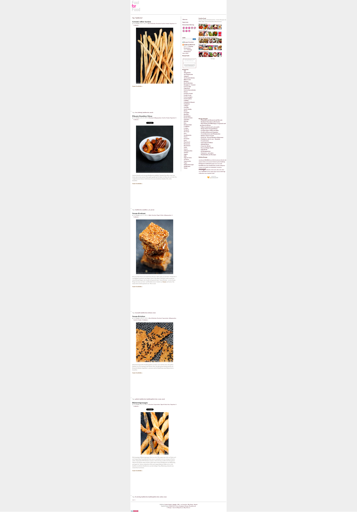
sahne (217, 169)
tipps (215, 171)
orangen (200, 167)
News (185, 133)
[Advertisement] (178, 6)
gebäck (137, 399)
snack (163, 399)
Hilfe (178, 504)
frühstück (215, 161)
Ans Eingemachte (188, 74)
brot (136, 112)
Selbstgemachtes (188, 150)
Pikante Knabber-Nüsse (142, 116)
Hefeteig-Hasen (205, 144)
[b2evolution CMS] (212, 178)
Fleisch (186, 91)
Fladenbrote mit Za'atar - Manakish (210, 139)
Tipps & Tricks (188, 157)
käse (156, 399)
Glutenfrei (186, 119)
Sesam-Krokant (138, 213)
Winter (186, 168)
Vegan (185, 163)
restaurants (213, 167)
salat (220, 169)
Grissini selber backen (141, 22)
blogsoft (195, 504)
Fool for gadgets (188, 97)
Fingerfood (187, 88)
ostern (204, 167)
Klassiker (186, 114)
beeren (210, 160)
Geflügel (186, 105)
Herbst (185, 111)
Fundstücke (187, 104)
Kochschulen (187, 116)
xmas (206, 173)
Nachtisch (186, 130)
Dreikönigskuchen (205, 151)
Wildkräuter (187, 166)
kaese (216, 163)
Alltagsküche (187, 72)
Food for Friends (188, 93)
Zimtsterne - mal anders (207, 153)
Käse (185, 123)
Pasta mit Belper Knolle (207, 148)
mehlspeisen (222, 165)
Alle (185, 71)
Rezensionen (187, 145)
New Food (186, 131)
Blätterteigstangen (140, 403)
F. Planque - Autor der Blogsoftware (175, 507)
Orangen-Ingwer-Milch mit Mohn (210, 130)
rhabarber (208, 169)
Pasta (185, 140)
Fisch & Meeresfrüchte (190, 90)
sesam (154, 312)
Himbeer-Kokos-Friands (207, 135)
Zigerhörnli (204, 149)
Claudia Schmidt (168, 504)
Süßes (185, 156)
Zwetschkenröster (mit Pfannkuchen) (210, 134)
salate (223, 169)
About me (184, 19)
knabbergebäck (151, 399)
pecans (152, 209)
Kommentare (187, 48)
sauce (200, 171)
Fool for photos (188, 98)
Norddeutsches (187, 135)
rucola (214, 169)
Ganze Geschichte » (137, 86)
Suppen (186, 154)
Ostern (185, 137)
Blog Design (190, 504)
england (200, 161)
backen (207, 160)
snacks (151, 112)
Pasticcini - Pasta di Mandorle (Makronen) (212, 137)
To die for (186, 159)
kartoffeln (201, 165)
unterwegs (222, 171)
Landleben (186, 126)
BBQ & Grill (187, 79)
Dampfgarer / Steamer (190, 85)
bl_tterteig (138, 497)
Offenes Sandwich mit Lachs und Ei (210, 127)
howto (204, 163)
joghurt (213, 163)
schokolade (204, 171)
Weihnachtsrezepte (189, 164)
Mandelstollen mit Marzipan (208, 154)
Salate (185, 147)
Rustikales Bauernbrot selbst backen (210, 121)
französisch (209, 161)
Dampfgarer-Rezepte (184, 506)
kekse (205, 165)
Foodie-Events (187, 95)
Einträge (190, 46)
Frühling (186, 100)
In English (186, 112)
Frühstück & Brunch (189, 102)
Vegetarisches (187, 161)
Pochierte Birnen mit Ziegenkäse (209, 132)
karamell (137, 312)
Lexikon (186, 128)
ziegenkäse (209, 173)
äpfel (213, 173)
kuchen (211, 165)
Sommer (186, 152)
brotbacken (217, 160)
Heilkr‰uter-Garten (174, 506)
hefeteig (140, 112)
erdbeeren (204, 161)
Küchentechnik (188, 124)
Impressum (185, 22)
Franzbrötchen (205, 141)
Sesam (164, 282)
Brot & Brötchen (188, 83)
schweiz (208, 171)
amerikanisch (202, 160)
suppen (212, 171)
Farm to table (187, 86)
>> (134, 500)
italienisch (208, 163)
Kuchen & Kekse (188, 118)
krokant (150, 312)
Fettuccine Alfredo (206, 146)
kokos (207, 165)
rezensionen (219, 167)
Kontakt (174, 504)
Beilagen (186, 81)
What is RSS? (185, 53)
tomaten (218, 171)
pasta (207, 167)
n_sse (148, 209)
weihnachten (201, 173)
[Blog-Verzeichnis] (134, 511)
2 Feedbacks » (145, 319)
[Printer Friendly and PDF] (189, 32)
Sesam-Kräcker (138, 316)
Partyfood (186, 138)
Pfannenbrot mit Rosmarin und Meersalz (211, 120)
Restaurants (187, 144)
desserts (222, 160)
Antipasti (186, 76)
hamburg (223, 161)
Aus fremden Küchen (189, 78)
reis (209, 167)
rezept (202, 169)
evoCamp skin (184, 504)
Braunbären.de (192, 506)
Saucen (186, 149)
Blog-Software (187, 507)
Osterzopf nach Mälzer (207, 142)
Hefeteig (186, 121)
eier (225, 160)
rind (212, 169)
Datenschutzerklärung (188, 24)
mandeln (144, 209)
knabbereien (146, 112)
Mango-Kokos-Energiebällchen (209, 128)
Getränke (186, 107)
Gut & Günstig (187, 109)
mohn (161, 497)
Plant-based (187, 142)
